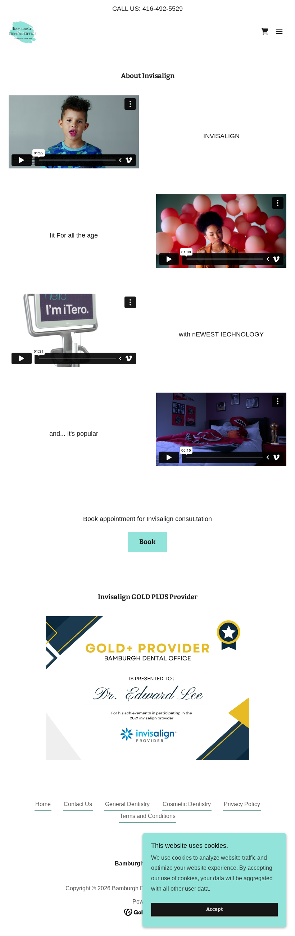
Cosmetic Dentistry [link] (187, 804)
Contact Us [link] (78, 804)
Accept (214, 909)
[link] (23, 31)
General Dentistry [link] (127, 804)
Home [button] (43, 804)
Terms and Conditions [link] (148, 816)
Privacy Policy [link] (242, 804)
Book (147, 542)
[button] (279, 31)
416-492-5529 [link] (162, 8)
